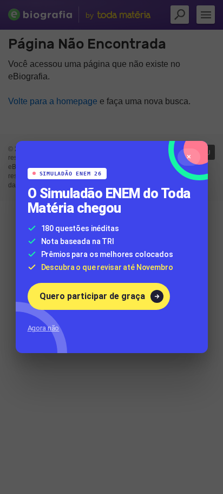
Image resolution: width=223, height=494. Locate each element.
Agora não (44, 328)
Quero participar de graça (92, 296)
